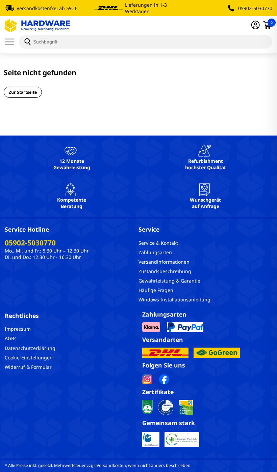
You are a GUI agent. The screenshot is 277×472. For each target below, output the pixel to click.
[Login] (255, 25)
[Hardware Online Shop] (37, 25)
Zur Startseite (23, 92)
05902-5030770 (255, 8)
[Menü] (12, 42)
